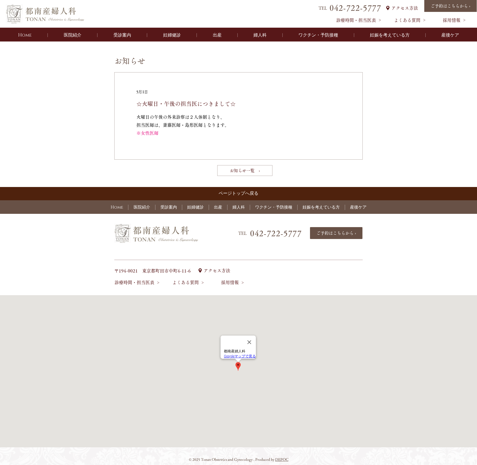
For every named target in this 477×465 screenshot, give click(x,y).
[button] (72, 35)
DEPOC (281, 459)
